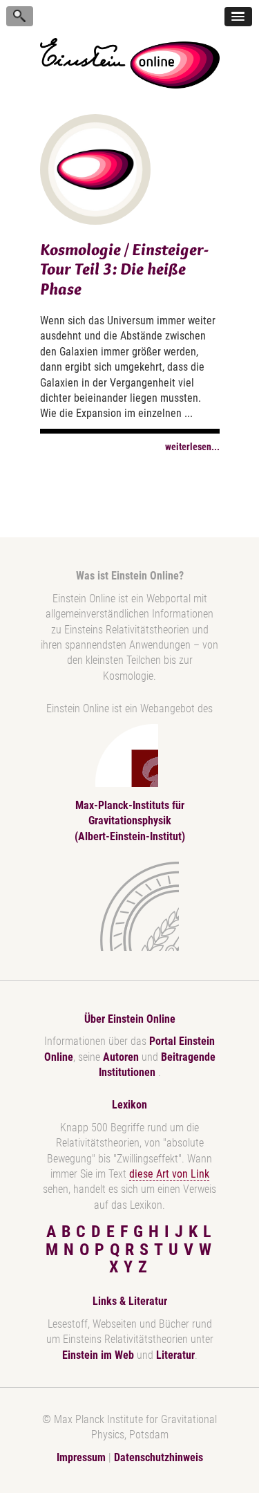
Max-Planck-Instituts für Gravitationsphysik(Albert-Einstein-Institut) (130, 821)
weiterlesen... (192, 446)
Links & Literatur (130, 1301)
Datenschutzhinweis (158, 1457)
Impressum (81, 1457)
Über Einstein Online (129, 1019)
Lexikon (129, 1104)
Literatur (175, 1355)
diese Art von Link (169, 1173)
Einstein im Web (98, 1355)
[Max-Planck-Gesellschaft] (127, 906)
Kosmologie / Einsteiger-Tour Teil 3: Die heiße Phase (124, 269)
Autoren (121, 1057)
